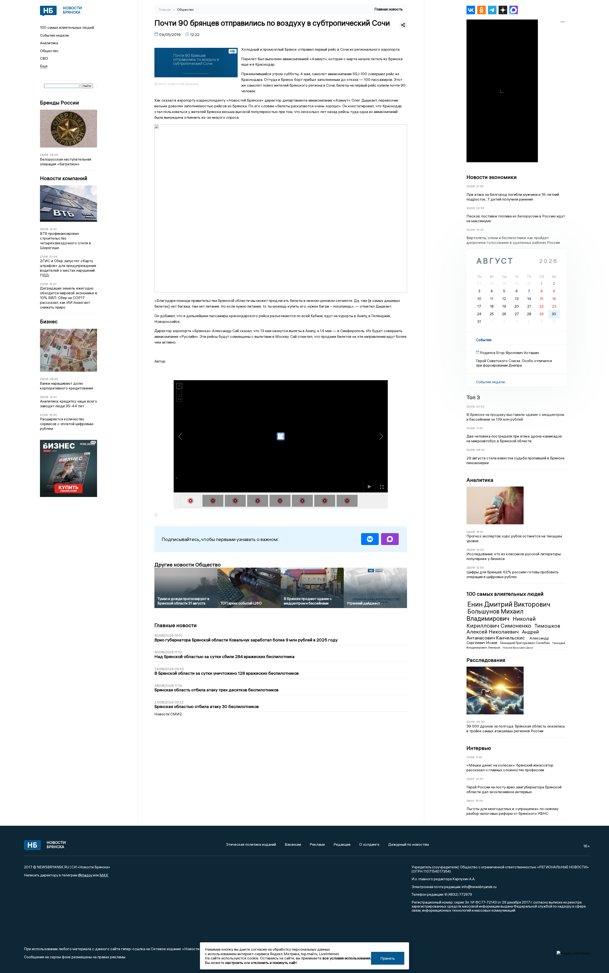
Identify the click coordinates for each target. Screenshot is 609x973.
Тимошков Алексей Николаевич (513, 628)
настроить (234, 962)
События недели (54, 35)
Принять (387, 958)
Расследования (486, 660)
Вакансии (293, 844)
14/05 (470, 779)
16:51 (479, 532)
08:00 (480, 450)
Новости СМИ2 (168, 714)
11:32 (479, 757)
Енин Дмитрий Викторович (508, 604)
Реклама (317, 844)
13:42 (53, 397)
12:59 (480, 567)
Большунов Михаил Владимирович (495, 615)
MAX (103, 875)
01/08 (470, 757)
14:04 (480, 549)
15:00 (479, 800)
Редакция (342, 844)
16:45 (53, 415)
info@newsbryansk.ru (479, 886)
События (483, 339)
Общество (49, 50)
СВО (44, 58)
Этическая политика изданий (251, 844)
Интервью (479, 748)
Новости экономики (492, 177)
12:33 (53, 229)
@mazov (85, 875)
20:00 (480, 406)
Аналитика (49, 42)
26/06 (471, 721)
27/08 (44, 256)
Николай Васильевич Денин (518, 647)
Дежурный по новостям (408, 844)
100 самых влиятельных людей (67, 27)
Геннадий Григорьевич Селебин (525, 643)
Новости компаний (63, 178)
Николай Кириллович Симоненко (501, 622)
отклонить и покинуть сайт (274, 962)
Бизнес (49, 321)
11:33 (479, 428)
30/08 (471, 186)
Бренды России (59, 103)
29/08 (44, 155)
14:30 (479, 779)
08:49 (54, 379)
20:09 (53, 256)
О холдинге (369, 844)
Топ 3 (473, 397)
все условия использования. (347, 958)
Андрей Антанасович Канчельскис (503, 634)
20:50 (480, 208)
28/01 (470, 800)
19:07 (53, 284)
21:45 (480, 186)
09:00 (54, 155)
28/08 (44, 229)
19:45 (480, 229)
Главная (165, 9)
